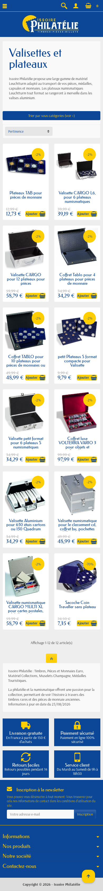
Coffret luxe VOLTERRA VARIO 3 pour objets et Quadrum (77, 445)
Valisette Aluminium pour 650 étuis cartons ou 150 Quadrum (25, 525)
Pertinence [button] (16, 131)
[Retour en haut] (51, 658)
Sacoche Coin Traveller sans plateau (77, 604)
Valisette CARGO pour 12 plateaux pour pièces (26, 279)
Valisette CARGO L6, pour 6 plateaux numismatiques (77, 197)
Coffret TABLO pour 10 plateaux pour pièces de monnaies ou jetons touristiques (25, 363)
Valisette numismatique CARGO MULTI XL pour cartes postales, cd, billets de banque (25, 609)
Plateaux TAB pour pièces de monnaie (26, 195)
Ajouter (32, 213)
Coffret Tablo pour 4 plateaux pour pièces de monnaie (77, 279)
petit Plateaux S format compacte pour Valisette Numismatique (77, 363)
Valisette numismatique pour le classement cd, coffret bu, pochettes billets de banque (77, 527)
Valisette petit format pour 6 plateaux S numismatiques (25, 442)
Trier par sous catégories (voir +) (51, 115)
